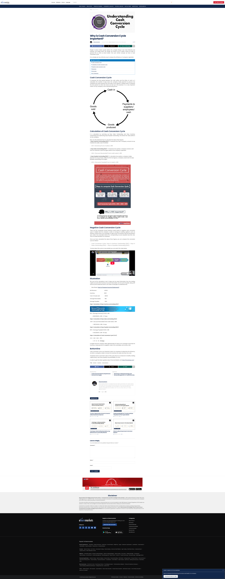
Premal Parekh (110, 544)
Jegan (120, 544)
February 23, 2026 (117, 434)
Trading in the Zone (99, 565)
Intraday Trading (93, 558)
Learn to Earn (106, 565)
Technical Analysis (119, 6)
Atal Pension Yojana (126, 568)
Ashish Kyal (104, 544)
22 (98, 416)
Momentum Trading (100, 549)
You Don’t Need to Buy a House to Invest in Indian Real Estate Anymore (100, 414)
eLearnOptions (99, 568)
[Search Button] (172, 2)
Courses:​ (81, 549)
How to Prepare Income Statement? (108, 287)
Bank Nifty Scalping (87, 553)
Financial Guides (131, 577)
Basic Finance (82, 6)
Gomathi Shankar (101, 546)
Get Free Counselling (139, 577)
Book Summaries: (82, 564)
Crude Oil (117, 555)
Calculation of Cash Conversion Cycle (99, 64)
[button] (193, 570)
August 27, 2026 (93, 416)
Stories (63, 2)
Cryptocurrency (117, 410)
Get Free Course (219, 2)
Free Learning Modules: (84, 558)
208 (98, 434)
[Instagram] (86, 527)
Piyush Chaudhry (88, 546)
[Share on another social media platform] (133, 46)
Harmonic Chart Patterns (116, 549)
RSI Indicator (121, 558)
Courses (53, 2)
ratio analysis (105, 362)
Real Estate (141, 559)
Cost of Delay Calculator (136, 568)
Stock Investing (107, 549)
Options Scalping (100, 558)
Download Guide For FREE (171, 576)
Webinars (58, 2)
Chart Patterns (114, 559)
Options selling (117, 553)
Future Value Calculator (107, 568)
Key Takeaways (95, 73)
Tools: (80, 568)
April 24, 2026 (116, 416)
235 (120, 416)
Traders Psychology (124, 555)
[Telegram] (95, 527)
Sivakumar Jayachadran (127, 544)
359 (122, 434)
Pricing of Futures (134, 558)
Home (91, 9)
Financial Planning (98, 6)
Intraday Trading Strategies (97, 553)
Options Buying (82, 555)
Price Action (123, 553)
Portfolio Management (97, 555)
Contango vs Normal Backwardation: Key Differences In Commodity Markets (100, 432)
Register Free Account (110, 524)
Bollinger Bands (127, 558)
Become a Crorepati (83, 570)
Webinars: (81, 553)
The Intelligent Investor (108, 564)
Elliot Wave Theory (130, 549)
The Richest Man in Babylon (119, 564)
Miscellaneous (142, 6)
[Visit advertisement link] (112, 309)
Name (91, 460)
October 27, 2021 (105, 42)
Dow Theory (93, 549)
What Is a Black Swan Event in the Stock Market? (122, 432)
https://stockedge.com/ (128, 360)
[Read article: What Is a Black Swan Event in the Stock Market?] (124, 424)
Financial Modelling (114, 558)
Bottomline (94, 71)
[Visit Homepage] (5, 2)
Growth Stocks (89, 555)
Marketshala (135, 6)
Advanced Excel (138, 549)
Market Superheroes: (83, 544)
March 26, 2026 (93, 434)
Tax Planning (136, 553)
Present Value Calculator (117, 568)
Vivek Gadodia (141, 544)
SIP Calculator (92, 568)
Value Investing (94, 559)
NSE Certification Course (91, 550)
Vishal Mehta (82, 546)
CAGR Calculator (86, 568)
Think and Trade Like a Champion (131, 564)
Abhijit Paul (116, 544)
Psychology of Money (99, 564)
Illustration (94, 69)
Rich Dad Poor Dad (90, 564)
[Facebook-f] (80, 527)
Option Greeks (121, 559)
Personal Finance (142, 558)
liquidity (99, 362)
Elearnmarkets (97, 42)
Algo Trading (124, 549)
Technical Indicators (101, 559)
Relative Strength (130, 553)
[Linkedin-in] (89, 527)
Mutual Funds (128, 6)
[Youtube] (92, 527)
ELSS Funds (127, 559)
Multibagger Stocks (139, 555)
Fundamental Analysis (108, 6)
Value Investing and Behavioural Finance (87, 565)
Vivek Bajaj (91, 544)
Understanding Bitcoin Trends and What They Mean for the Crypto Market (123, 414)
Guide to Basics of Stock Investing (172, 570)
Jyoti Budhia (135, 544)
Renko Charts (112, 555)
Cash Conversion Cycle (96, 62)
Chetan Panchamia (97, 544)
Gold (80, 561)
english (94, 362)
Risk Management (105, 555)
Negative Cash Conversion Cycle (98, 66)
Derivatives (89, 6)
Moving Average (132, 555)
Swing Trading (107, 558)
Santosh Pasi (95, 546)
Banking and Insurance (134, 559)
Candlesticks (108, 559)
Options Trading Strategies (109, 553)
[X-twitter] (83, 527)
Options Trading (87, 549)
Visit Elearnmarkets (114, 577)
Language (68, 2)
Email (91, 465)
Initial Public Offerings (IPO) (85, 559)
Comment (92, 445)
